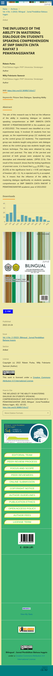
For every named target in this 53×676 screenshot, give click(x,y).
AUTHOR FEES (22, 515)
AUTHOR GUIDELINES (22, 495)
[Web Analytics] (26, 609)
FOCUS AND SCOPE (22, 468)
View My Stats (27, 614)
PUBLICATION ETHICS (22, 502)
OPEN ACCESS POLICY (22, 508)
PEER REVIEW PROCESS (22, 461)
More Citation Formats (14, 413)
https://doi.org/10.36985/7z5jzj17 (21, 90)
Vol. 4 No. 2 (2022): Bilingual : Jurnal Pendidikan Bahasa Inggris (25, 13)
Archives (14, 9)
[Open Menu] (2, 3)
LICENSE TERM (22, 522)
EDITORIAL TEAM (22, 455)
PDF (9, 311)
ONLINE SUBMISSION (22, 481)
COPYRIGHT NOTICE (22, 488)
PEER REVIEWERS (22, 475)
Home (5, 9)
